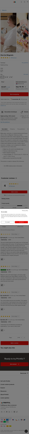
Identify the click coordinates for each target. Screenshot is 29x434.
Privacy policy (25, 210)
